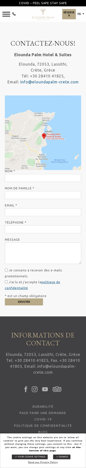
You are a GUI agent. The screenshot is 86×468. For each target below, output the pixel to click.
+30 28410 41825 (32, 360)
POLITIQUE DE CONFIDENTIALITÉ (43, 425)
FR (80, 14)
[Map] (43, 132)
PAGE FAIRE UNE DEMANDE (43, 413)
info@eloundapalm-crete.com (49, 82)
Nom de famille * (19, 188)
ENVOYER (24, 301)
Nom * (10, 171)
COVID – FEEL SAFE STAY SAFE (43, 3)
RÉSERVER (69, 14)
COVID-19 (43, 419)
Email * (11, 205)
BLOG (43, 432)
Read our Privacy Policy (43, 462)
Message (12, 239)
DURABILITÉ (43, 406)
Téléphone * (15, 222)
